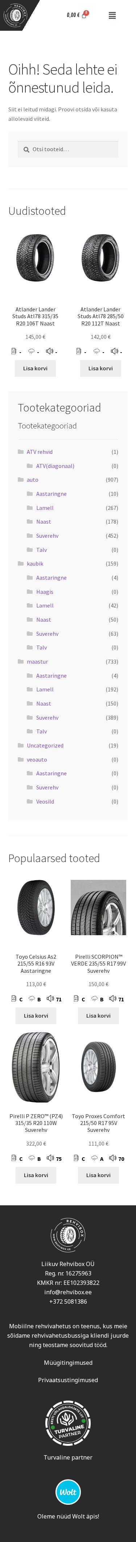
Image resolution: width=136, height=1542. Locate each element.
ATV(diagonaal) (55, 465)
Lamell (45, 507)
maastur (37, 661)
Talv (41, 549)
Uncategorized (45, 745)
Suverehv (47, 535)
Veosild (45, 801)
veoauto (37, 759)
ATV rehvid (40, 451)
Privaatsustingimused (68, 1380)
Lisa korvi (35, 368)
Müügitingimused (68, 1363)
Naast (43, 521)
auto (32, 479)
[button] (112, 15)
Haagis (44, 591)
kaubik (35, 563)
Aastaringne (51, 493)
